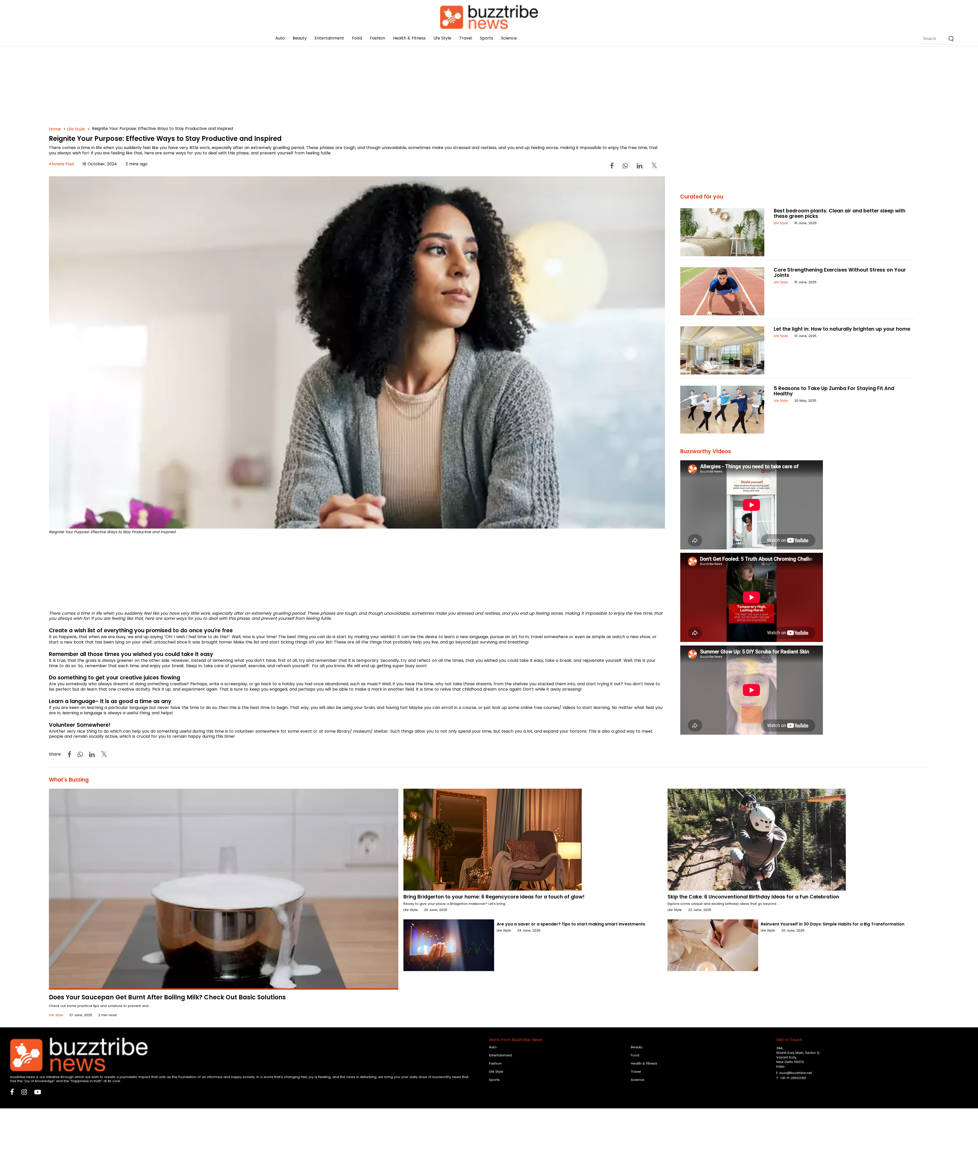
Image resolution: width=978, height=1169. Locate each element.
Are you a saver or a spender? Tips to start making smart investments (571, 924)
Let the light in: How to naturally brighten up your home (842, 329)
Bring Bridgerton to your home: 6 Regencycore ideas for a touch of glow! (494, 896)
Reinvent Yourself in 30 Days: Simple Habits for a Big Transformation (832, 924)
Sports (486, 38)
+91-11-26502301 (793, 1078)
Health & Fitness (409, 38)
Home (55, 129)
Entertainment (329, 38)
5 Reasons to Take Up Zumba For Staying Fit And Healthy (834, 391)
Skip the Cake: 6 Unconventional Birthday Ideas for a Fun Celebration (753, 896)
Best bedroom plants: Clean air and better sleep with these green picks (839, 213)
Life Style (442, 38)
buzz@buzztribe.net (796, 1073)
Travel (465, 38)
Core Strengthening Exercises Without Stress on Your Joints (840, 272)
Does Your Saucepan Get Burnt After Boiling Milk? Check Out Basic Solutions (167, 997)
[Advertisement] (202, 76)
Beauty (300, 38)
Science (509, 38)
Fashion (377, 38)
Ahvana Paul (61, 164)
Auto (280, 38)
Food (357, 38)
